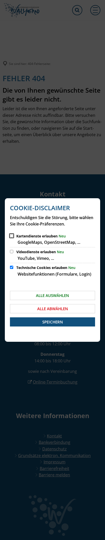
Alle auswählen (52, 295)
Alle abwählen (52, 308)
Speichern (52, 321)
